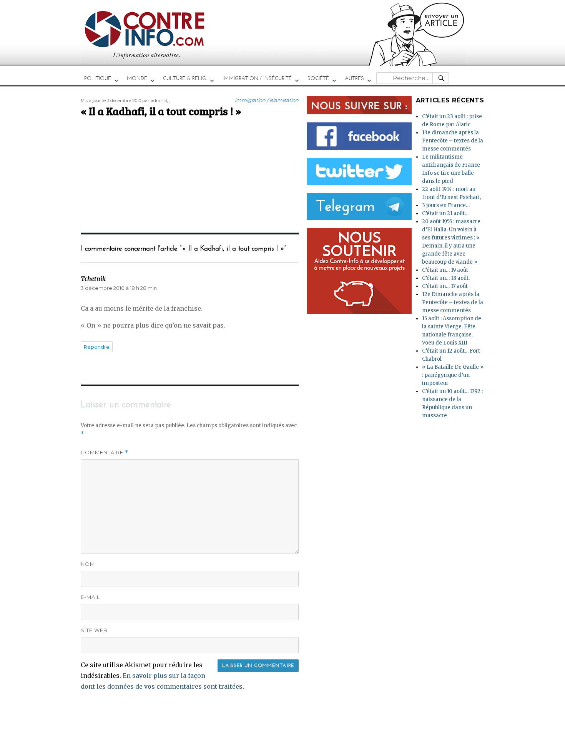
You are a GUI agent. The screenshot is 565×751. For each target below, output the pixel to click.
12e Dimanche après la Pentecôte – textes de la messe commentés (452, 302)
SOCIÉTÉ (318, 78)
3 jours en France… (446, 205)
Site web (94, 630)
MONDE (137, 78)
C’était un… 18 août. (446, 278)
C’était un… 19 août (445, 270)
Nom (88, 564)
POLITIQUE (97, 78)
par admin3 (154, 100)
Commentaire (104, 452)
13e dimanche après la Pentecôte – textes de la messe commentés (452, 140)
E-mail (90, 597)
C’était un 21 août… (445, 213)
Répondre (97, 347)
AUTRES (354, 78)
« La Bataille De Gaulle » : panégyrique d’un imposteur (453, 375)
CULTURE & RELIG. (185, 78)
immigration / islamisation (267, 100)
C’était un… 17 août (445, 286)
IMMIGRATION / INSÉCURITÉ (257, 78)
